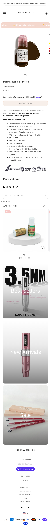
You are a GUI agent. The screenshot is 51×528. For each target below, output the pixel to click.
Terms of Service (25, 491)
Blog (25, 484)
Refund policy (26, 501)
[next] (29, 75)
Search (25, 480)
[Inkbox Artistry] (25, 13)
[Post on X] (7, 187)
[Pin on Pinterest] (10, 187)
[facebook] (22, 507)
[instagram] (25, 507)
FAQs (25, 498)
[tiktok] (29, 507)
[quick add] (42, 248)
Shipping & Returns (25, 494)
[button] (17, 187)
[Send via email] (13, 187)
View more (5, 202)
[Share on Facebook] (4, 187)
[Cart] (46, 13)
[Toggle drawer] (4, 13)
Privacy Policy (25, 487)
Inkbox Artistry (9, 86)
